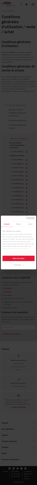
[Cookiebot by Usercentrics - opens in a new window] (26, 218)
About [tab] (30, 224)
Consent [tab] (7, 224)
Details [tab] (18, 224)
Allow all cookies (18, 258)
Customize (17, 265)
